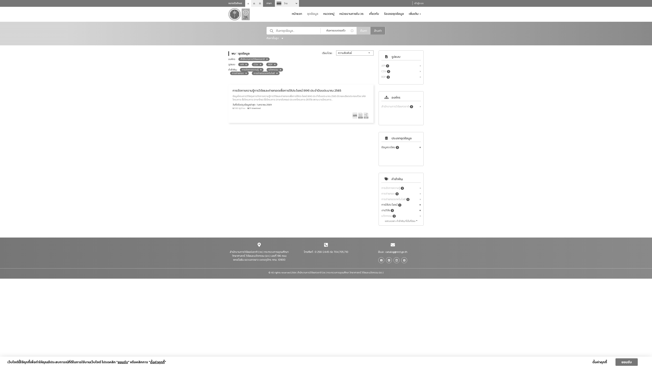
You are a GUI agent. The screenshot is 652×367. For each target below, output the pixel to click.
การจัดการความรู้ (392, 188)
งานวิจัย (387, 210)
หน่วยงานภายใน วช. (351, 13)
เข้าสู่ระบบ (419, 3)
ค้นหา (363, 30)
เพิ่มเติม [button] (414, 13)
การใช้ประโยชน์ (390, 205)
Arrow (287, 3)
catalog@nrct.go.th (396, 252)
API (384, 66)
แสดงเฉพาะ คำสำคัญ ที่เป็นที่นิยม (400, 221)
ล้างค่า (378, 30)
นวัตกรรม (388, 216)
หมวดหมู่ (328, 13)
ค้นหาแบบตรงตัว (335, 30)
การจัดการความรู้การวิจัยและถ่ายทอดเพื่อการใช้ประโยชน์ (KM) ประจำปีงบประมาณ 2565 (287, 90)
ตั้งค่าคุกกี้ (599, 362)
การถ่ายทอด (389, 194)
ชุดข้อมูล (312, 13)
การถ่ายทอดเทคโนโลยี (394, 199)
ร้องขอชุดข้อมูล (394, 13)
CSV (385, 71)
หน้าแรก (297, 13)
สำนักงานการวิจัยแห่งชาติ (396, 106)
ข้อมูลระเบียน (389, 147)
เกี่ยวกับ (374, 13)
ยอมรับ (626, 362)
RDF (385, 77)
